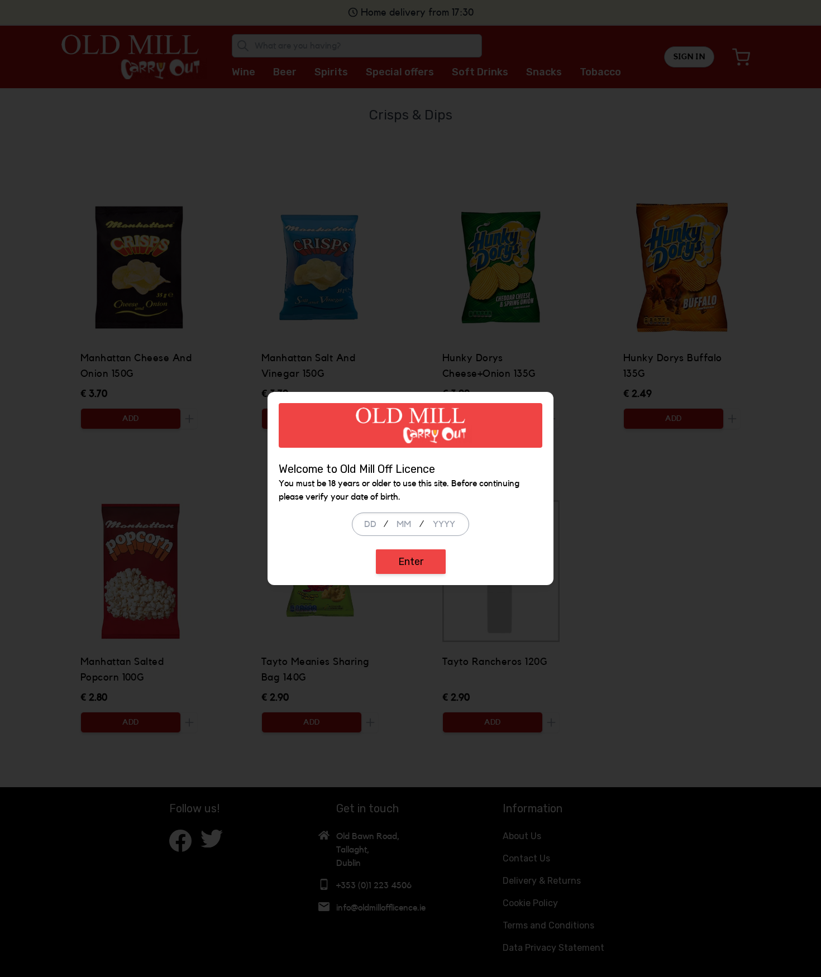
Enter (410, 561)
